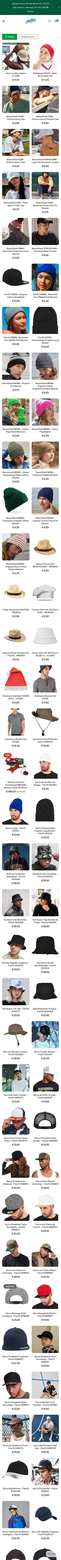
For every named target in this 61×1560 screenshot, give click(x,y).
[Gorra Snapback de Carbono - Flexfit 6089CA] (16, 1164)
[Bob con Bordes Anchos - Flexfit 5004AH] (16, 1034)
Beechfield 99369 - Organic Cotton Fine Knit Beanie (45, 521)
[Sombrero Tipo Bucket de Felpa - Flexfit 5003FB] (45, 902)
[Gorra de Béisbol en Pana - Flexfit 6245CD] (16, 1428)
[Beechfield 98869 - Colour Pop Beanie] (45, 412)
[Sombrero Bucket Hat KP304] (16, 722)
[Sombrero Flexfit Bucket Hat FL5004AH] (45, 722)
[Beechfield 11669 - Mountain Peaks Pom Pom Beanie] (16, 231)
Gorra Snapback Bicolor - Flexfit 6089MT (45, 1314)
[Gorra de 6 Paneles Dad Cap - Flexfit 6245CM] (45, 1428)
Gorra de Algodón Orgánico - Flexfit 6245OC (45, 1533)
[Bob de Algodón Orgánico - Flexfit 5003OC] (16, 945)
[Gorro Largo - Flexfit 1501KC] (16, 811)
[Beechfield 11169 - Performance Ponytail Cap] (45, 99)
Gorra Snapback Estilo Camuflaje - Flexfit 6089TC (15, 1403)
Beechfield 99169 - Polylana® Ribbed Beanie (45, 473)
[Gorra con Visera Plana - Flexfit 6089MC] (45, 1253)
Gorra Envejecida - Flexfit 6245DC (45, 1490)
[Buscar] (49, 21)
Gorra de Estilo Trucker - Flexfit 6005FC (16, 1096)
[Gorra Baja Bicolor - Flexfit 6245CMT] (16, 1471)
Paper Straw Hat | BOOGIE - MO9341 (16, 611)
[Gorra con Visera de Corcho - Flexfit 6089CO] (45, 1207)
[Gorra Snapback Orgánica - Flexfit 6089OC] (16, 1339)
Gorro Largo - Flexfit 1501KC (16, 829)
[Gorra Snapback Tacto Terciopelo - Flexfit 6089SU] (45, 1339)
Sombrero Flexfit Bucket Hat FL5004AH (45, 740)
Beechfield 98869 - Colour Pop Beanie (45, 430)
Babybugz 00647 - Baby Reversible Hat (45, 74)
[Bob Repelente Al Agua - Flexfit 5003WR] (45, 991)
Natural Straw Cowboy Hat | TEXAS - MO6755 (16, 654)
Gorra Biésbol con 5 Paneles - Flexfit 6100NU (45, 1403)
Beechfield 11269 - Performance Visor (15, 161)
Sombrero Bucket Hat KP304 (16, 740)
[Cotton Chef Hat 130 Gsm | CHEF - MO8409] (45, 592)
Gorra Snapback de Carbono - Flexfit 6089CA (16, 1182)
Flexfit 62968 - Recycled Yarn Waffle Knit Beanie (16, 338)
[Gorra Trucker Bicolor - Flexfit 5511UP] (45, 1034)
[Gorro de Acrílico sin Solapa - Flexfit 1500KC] (45, 765)
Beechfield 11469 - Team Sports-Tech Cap (16, 204)
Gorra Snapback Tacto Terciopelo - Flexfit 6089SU (45, 1359)
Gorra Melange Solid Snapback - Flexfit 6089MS (15, 1314)
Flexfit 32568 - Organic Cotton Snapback (15, 295)
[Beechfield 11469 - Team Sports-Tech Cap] (16, 185)
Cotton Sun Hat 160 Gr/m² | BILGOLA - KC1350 (45, 654)
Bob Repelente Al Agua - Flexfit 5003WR (45, 1010)
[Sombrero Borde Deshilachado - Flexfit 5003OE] (45, 945)
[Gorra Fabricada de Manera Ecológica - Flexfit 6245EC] (16, 1514)
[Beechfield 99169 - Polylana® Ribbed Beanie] (45, 455)
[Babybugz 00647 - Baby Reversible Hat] (45, 56)
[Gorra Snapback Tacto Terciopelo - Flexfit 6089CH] (16, 1207)
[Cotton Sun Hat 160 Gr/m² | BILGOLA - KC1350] (45, 635)
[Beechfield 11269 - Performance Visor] (16, 142)
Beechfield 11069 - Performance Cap (16, 117)
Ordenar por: (28, 36)
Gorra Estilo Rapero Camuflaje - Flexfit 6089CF (45, 1182)
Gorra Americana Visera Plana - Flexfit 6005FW (16, 1139)
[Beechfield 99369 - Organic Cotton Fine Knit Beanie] (45, 501)
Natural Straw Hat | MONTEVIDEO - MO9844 (45, 565)
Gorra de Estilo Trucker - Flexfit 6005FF (45, 1096)
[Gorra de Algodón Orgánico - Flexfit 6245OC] (45, 1514)
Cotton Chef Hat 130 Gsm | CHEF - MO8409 (45, 611)
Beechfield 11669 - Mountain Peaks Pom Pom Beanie (16, 251)
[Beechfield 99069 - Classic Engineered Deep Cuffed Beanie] (16, 455)
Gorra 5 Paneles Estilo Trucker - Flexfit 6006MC (45, 1139)
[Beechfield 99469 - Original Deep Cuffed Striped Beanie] (16, 546)
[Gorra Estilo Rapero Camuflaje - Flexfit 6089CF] (45, 1164)
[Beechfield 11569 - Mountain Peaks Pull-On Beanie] (45, 185)
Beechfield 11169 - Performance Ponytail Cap (45, 117)
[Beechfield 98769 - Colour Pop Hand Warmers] (16, 412)
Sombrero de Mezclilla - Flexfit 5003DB (16, 921)
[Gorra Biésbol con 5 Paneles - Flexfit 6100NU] (45, 1385)
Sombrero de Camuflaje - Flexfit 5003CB (45, 875)
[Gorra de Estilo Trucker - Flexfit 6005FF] (45, 1077)
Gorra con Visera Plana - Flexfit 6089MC (45, 1271)
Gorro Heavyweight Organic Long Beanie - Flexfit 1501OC (45, 831)
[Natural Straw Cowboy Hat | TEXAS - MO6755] (16, 635)
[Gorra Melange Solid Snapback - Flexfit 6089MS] (16, 1296)
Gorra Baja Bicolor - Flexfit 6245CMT (16, 1490)
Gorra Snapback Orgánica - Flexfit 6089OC (15, 1357)
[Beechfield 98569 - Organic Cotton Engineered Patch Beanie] (45, 366)
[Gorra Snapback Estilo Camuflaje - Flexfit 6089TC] (16, 1385)
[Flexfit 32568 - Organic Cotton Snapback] (16, 277)
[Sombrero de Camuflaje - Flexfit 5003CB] (45, 857)
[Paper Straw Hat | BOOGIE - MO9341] (16, 592)
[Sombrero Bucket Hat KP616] (45, 679)
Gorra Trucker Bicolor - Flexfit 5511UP (45, 1053)
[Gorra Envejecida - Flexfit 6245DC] (45, 1471)
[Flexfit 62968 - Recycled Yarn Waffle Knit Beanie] (16, 320)
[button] (8, 7)
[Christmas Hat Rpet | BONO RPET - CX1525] (16, 679)
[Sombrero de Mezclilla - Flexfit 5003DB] (16, 902)
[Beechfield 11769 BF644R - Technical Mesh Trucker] (45, 231)
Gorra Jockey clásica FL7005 (16, 74)
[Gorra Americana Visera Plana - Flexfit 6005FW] (16, 1121)
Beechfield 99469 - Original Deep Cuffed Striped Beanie (15, 567)
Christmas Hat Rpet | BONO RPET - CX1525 (15, 697)
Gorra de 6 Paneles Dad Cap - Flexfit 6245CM (45, 1446)
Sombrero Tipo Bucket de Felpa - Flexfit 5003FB (45, 921)
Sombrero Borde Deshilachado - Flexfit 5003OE (45, 965)
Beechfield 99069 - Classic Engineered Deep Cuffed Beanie (15, 475)
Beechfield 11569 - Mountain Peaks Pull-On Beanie (45, 205)
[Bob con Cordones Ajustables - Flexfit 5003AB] (16, 857)
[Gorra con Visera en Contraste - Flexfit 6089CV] (16, 1253)
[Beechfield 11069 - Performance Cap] (16, 99)
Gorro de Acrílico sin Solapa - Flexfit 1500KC (45, 783)
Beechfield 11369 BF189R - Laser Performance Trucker (45, 161)
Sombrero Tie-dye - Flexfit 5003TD (15, 1010)
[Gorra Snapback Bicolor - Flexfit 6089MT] (45, 1296)
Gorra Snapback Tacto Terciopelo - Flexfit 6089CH (16, 1227)
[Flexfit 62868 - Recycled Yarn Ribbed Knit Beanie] (45, 277)
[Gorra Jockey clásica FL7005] (16, 56)
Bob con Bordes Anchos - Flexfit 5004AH (15, 1053)
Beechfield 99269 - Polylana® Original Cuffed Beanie (16, 521)
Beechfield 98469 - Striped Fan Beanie (15, 384)
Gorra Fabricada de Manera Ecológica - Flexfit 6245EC (15, 1533)
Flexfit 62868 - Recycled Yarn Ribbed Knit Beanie (45, 295)
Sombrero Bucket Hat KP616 (45, 697)
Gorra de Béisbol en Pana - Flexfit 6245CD (16, 1446)
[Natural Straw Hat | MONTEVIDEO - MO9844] (45, 546)
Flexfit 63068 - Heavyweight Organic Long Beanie (45, 340)
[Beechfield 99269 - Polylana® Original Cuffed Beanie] (16, 501)
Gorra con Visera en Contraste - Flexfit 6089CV (15, 1271)
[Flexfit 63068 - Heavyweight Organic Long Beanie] (45, 320)
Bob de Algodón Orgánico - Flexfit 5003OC (15, 964)
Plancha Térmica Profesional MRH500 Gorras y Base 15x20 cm (15, 785)
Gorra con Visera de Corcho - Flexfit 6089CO (45, 1225)
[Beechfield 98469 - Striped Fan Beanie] (16, 366)
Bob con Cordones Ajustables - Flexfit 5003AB (15, 876)
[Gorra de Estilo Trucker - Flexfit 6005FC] (16, 1077)
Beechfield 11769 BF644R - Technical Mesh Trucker (45, 249)
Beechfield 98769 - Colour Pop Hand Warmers (16, 430)
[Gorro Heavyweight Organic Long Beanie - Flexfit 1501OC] (45, 811)
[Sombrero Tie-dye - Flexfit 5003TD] (16, 991)
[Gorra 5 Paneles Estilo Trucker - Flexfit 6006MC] (45, 1121)
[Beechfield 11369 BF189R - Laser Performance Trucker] (45, 142)
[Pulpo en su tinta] (30, 21)
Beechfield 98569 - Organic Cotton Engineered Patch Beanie (45, 386)
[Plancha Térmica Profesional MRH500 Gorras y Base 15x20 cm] (16, 765)
